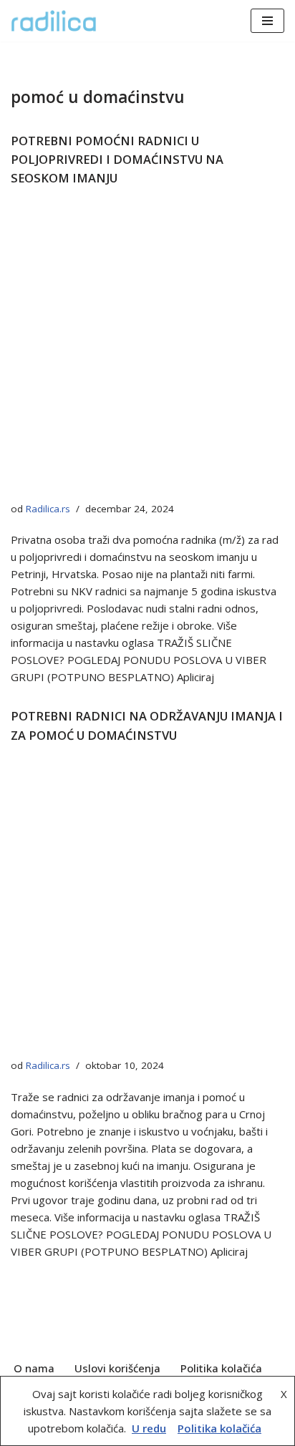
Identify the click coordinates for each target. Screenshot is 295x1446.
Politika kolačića (221, 1368)
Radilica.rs (48, 508)
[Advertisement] (147, 348)
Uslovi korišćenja (117, 1368)
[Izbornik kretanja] (267, 21)
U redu (149, 1428)
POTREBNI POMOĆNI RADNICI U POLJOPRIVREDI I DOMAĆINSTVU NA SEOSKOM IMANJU (117, 159)
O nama (34, 1368)
